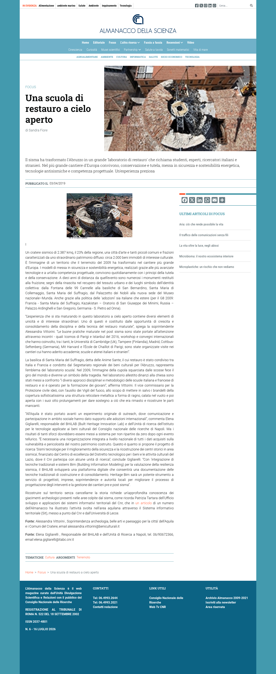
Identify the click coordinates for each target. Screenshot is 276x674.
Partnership (130, 50)
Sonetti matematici (178, 50)
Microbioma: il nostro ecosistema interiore (206, 256)
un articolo (144, 503)
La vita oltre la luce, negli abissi (199, 245)
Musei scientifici (110, 50)
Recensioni (172, 43)
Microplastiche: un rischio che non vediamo (206, 267)
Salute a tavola (154, 50)
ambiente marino (66, 5)
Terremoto (83, 557)
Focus (112, 42)
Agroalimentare (87, 56)
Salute (81, 5)
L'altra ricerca (127, 43)
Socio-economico (171, 56)
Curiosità (92, 50)
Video (190, 42)
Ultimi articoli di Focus (202, 214)
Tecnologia (126, 5)
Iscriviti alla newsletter (221, 602)
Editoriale (99, 42)
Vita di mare (200, 50)
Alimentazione (46, 5)
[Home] (138, 23)
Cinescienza (75, 50)
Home (85, 42)
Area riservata (215, 607)
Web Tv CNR (157, 607)
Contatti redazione (105, 607)
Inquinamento (109, 5)
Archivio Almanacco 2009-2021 (227, 598)
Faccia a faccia (153, 42)
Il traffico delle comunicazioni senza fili (203, 235)
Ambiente (94, 5)
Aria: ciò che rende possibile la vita (201, 224)
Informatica (138, 56)
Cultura (121, 56)
